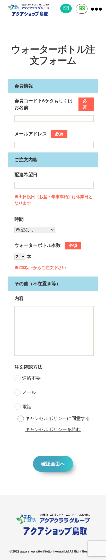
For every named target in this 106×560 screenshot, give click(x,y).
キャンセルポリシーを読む (53, 430)
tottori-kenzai (54, 551)
